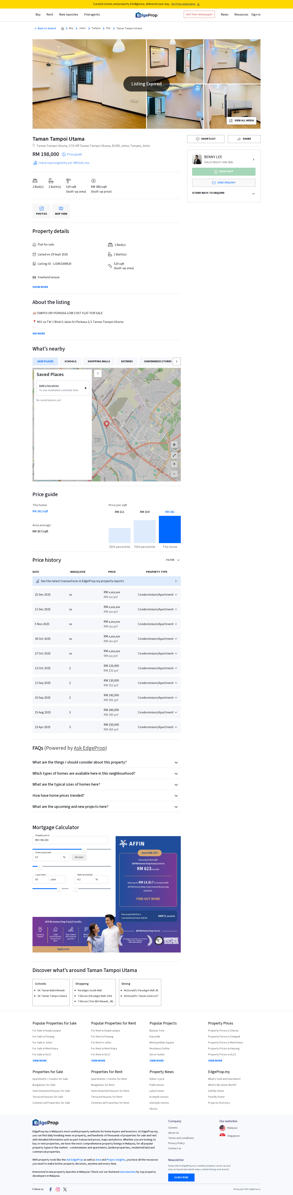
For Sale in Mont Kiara (45, 1049)
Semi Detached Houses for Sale (51, 1091)
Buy (71, 28)
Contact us (174, 1148)
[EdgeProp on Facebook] (51, 1189)
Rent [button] (49, 14)
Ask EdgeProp (89, 748)
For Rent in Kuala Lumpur (105, 1031)
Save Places (45, 361)
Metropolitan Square (161, 1043)
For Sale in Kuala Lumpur (46, 1031)
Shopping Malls (99, 361)
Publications (156, 1085)
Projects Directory (219, 1103)
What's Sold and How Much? (224, 1079)
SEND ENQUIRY (226, 183)
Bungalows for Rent (102, 1085)
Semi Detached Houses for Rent (110, 1091)
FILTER (170, 560)
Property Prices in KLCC (222, 1055)
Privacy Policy (176, 1143)
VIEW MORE (40, 1061)
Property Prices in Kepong (224, 1049)
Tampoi (95, 28)
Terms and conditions (181, 1138)
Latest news (156, 1091)
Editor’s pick (156, 1079)
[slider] (84, 849)
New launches (68, 14)
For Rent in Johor (101, 1043)
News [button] (224, 14)
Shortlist (208, 139)
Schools (71, 361)
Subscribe (181, 1177)
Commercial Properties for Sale (51, 1103)
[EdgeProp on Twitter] (65, 1189)
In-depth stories (159, 1097)
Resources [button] (241, 14)
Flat (108, 28)
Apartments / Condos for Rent (109, 1079)
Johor (82, 28)
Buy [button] (37, 14)
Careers (173, 1128)
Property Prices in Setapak (224, 1037)
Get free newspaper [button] (199, 14)
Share (247, 139)
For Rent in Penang (102, 1037)
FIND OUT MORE (148, 898)
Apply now (63, 949)
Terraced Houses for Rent (106, 1097)
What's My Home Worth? (222, 1085)
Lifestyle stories (159, 1103)
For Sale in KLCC (41, 1055)
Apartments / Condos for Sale (50, 1079)
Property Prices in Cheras (223, 1031)
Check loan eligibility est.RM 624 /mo (63, 163)
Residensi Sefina (159, 1049)
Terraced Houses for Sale (47, 1097)
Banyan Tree (156, 1031)
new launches (128, 1172)
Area (98, 1160)
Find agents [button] (92, 14)
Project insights (115, 1160)
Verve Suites (157, 1055)
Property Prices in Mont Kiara (225, 1043)
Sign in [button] (256, 14)
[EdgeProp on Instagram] (58, 1189)
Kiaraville (154, 1037)
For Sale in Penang (43, 1037)
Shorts (153, 1109)
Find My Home (216, 1097)
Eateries (127, 361)
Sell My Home (216, 1091)
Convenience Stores (158, 361)
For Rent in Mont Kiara (104, 1049)
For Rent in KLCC (100, 1055)
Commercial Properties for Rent (110, 1103)
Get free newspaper (183, 4)
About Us (173, 1133)
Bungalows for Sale (43, 1085)
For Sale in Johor (42, 1043)
